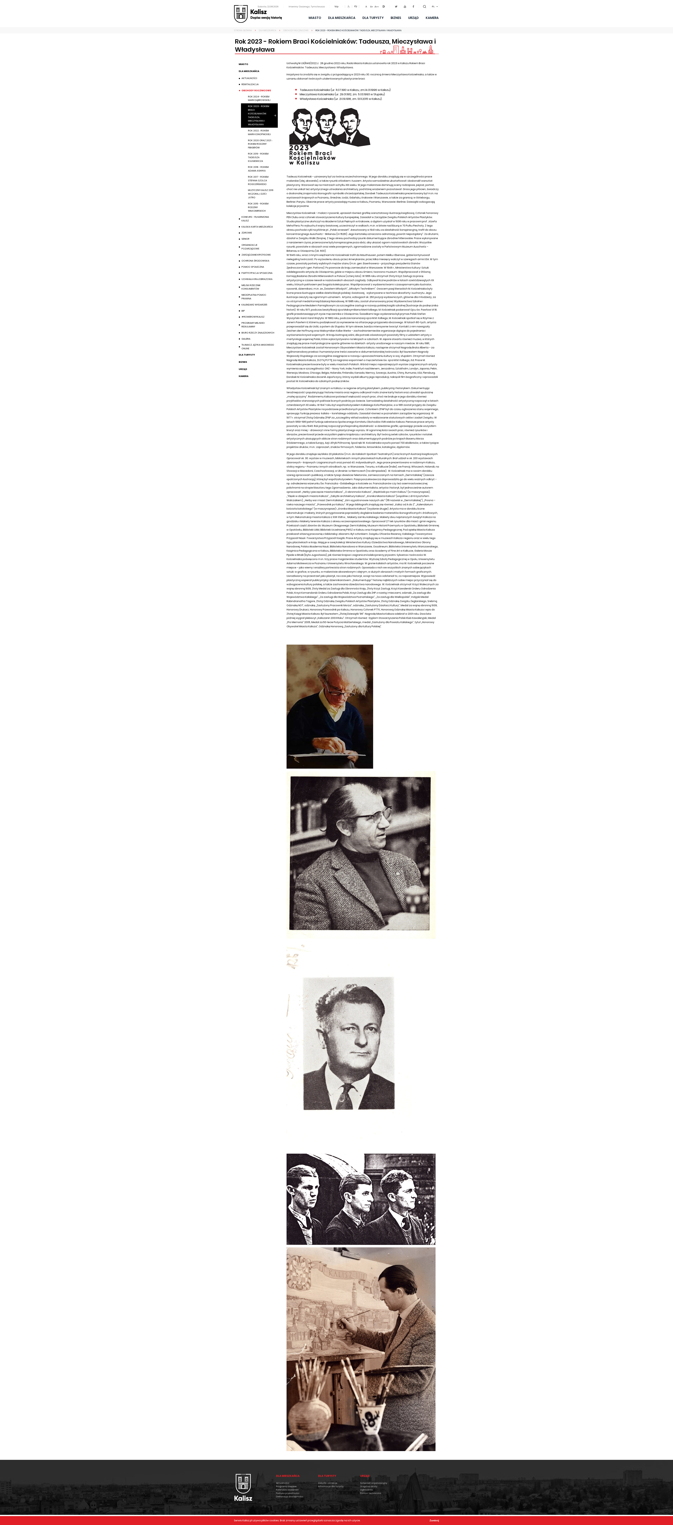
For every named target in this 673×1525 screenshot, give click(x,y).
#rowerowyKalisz (253, 316)
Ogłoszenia (366, 1489)
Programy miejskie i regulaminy (253, 324)
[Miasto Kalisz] (258, 14)
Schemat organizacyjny (373, 1483)
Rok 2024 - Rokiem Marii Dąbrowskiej (259, 98)
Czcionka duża (376, 6)
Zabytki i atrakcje (327, 1483)
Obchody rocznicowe (256, 90)
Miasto (315, 18)
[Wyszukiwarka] (424, 7)
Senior (245, 239)
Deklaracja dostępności (289, 1496)
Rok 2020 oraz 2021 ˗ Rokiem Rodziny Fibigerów (260, 144)
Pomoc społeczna (253, 267)
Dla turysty (373, 18)
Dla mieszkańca (341, 18)
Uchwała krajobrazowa (257, 279)
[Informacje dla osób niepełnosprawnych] (348, 6)
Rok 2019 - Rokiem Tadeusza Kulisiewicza (258, 157)
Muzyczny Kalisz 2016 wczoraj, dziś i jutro (260, 193)
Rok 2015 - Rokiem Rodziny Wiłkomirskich (258, 207)
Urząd (413, 18)
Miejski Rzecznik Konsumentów (251, 287)
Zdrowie (247, 232)
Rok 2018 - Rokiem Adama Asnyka (258, 168)
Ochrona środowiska (255, 260)
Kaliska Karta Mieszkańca (257, 226)
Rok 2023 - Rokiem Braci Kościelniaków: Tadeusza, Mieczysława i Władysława (258, 115)
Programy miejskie (286, 1486)
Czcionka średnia (371, 6)
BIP (248, 311)
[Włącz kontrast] (385, 6)
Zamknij (434, 1520)
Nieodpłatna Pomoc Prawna (254, 296)
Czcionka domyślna (366, 6)
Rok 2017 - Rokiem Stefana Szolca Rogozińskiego (258, 180)
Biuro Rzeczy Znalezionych (261, 333)
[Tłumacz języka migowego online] (355, 6)
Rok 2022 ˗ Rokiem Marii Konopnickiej (259, 132)
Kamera (432, 18)
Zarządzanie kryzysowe (256, 254)
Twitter (396, 6)
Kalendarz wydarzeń (254, 304)
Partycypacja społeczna (257, 273)
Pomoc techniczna (370, 1493)
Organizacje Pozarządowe (250, 246)
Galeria (246, 339)
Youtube (405, 6)
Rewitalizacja (250, 84)
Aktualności (249, 78)
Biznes (396, 18)
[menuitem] (434, 7)
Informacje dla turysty (331, 1486)
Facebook (413, 6)
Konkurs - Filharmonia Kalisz (255, 218)
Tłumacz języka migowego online (258, 346)
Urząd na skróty (368, 1486)
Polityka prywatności (287, 1493)
